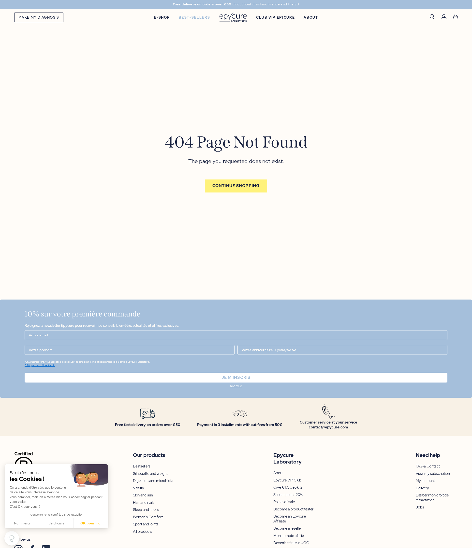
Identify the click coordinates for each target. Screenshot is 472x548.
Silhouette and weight (150, 473)
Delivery (422, 488)
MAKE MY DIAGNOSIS (38, 17)
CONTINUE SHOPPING (236, 185)
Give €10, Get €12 (287, 487)
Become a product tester (293, 509)
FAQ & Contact (428, 466)
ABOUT (311, 17)
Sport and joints (145, 524)
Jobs (420, 507)
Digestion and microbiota (153, 481)
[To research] (431, 17)
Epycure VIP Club (287, 480)
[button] (236, 386)
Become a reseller (287, 528)
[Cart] (455, 17)
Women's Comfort (148, 517)
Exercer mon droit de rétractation (432, 498)
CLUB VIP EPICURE (275, 17)
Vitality (138, 488)
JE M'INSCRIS (236, 377)
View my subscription (433, 473)
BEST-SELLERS (194, 17)
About (278, 473)
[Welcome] (233, 17)
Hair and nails (143, 502)
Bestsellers (141, 466)
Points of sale (284, 502)
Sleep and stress (146, 509)
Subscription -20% (288, 495)
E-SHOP (162, 17)
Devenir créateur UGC (291, 543)
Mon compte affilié (288, 536)
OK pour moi (91, 523)
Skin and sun (143, 495)
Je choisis (56, 523)
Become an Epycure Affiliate (289, 519)
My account (425, 481)
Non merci (22, 523)
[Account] (443, 17)
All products (142, 531)
